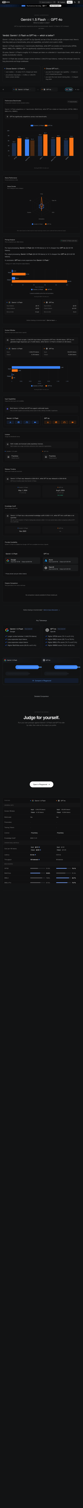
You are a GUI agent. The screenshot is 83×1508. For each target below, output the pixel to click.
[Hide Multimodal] (26, 817)
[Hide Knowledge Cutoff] (26, 838)
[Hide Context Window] (26, 811)
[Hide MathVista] (26, 873)
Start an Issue (51, 320)
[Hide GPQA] (26, 868)
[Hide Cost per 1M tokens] (26, 848)
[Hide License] (26, 833)
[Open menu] (79, 2)
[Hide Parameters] (26, 822)
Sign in (69, 2)
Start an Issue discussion (51, 610)
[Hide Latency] (26, 855)
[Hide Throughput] (26, 860)
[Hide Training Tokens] (26, 827)
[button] (33, 89)
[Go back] (3, 89)
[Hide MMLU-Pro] (26, 883)
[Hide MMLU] (26, 878)
